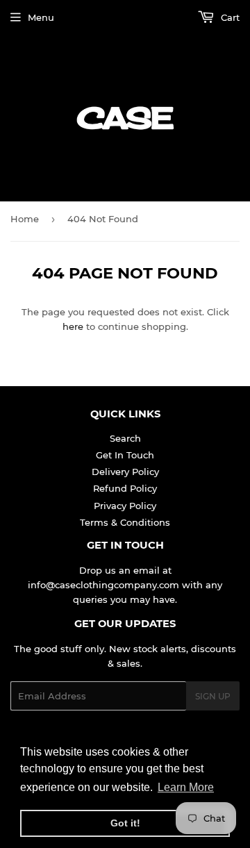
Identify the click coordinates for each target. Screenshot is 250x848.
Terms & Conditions (125, 522)
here (72, 326)
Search (125, 438)
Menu (41, 17)
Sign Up (213, 696)
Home (24, 218)
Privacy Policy (125, 505)
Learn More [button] (186, 787)
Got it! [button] (125, 823)
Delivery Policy (125, 471)
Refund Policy (125, 488)
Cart (229, 17)
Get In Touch (125, 454)
